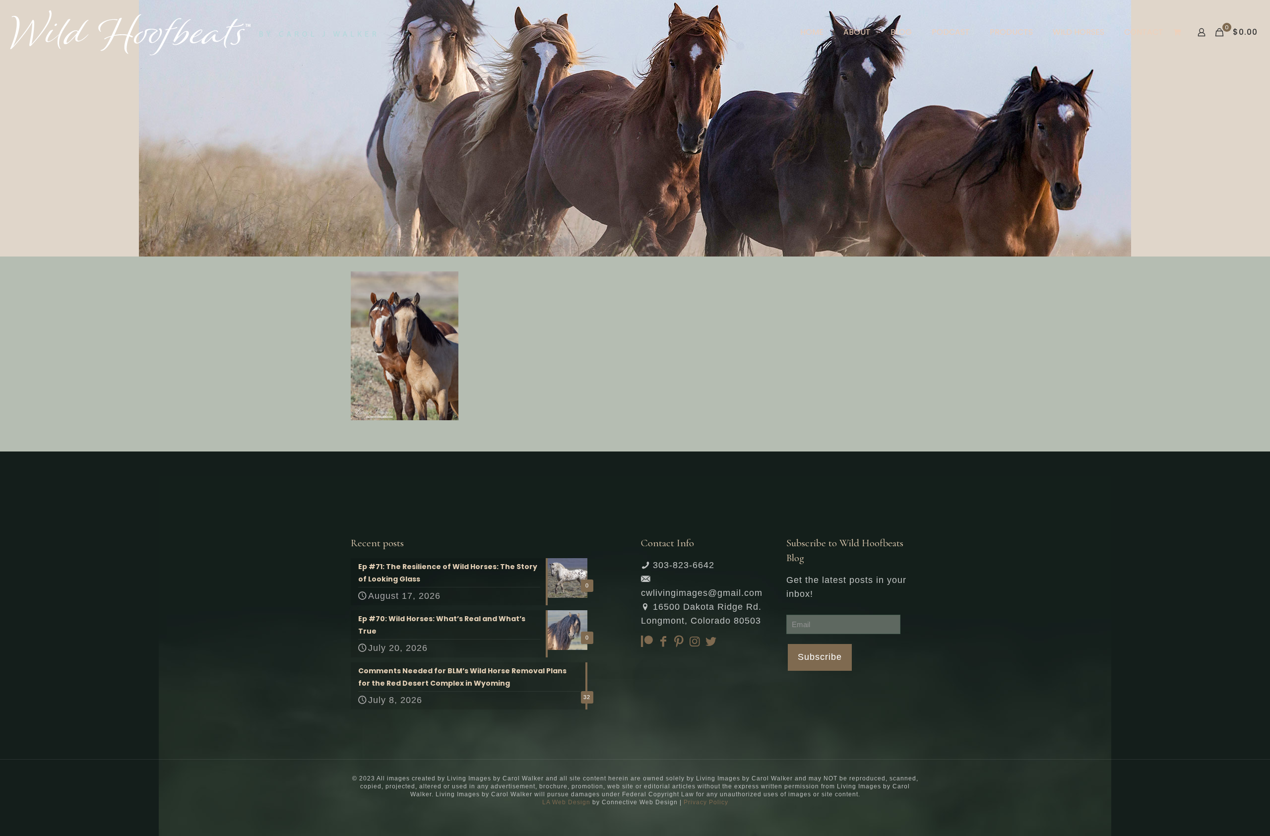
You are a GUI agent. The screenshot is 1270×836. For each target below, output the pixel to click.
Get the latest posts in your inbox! (846, 587)
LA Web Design (566, 802)
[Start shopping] (1178, 32)
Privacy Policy (706, 802)
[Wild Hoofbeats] (193, 32)
